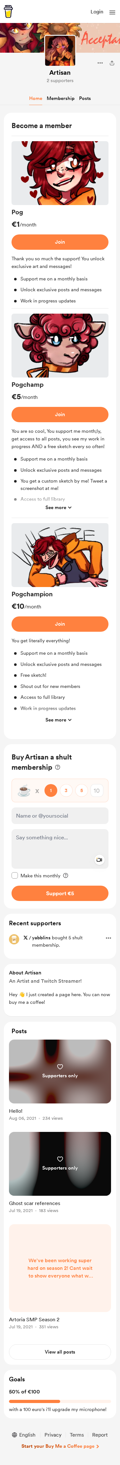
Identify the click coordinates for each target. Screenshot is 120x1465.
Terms (77, 1435)
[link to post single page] (60, 1081)
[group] (60, 225)
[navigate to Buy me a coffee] (8, 11)
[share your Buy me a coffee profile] (112, 63)
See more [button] (55, 507)
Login (97, 12)
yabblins (41, 938)
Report (100, 1435)
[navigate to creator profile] (60, 51)
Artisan (60, 72)
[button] (112, 12)
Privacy (52, 1435)
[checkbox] (36, 875)
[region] (60, 426)
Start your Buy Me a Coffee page (57, 1446)
